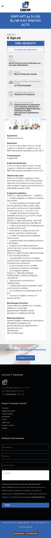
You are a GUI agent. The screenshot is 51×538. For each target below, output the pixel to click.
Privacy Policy (19, 533)
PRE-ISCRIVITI (25, 43)
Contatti (4, 428)
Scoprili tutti (25, 358)
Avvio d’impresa (7, 413)
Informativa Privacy (38, 497)
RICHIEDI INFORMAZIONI (25, 50)
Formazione (6, 416)
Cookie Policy (32, 533)
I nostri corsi (6, 422)
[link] (10, 394)
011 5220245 (10, 394)
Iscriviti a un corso (8, 425)
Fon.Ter (4, 419)
